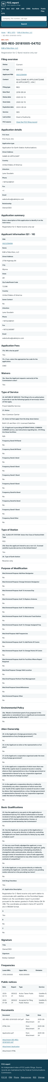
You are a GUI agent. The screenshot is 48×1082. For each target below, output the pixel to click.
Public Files (43, 10)
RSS (34, 1077)
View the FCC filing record (26, 122)
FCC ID (4, 1077)
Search (24, 24)
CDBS (28, 9)
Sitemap (41, 1077)
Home (3, 32)
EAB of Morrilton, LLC (24, 32)
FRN (10, 1077)
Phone (16, 1077)
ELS (8, 9)
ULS (12, 9)
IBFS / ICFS (3, 11)
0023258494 (21, 75)
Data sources (26, 1077)
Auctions (35, 9)
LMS (22, 9)
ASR (17, 9)
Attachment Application (11, 1046)
